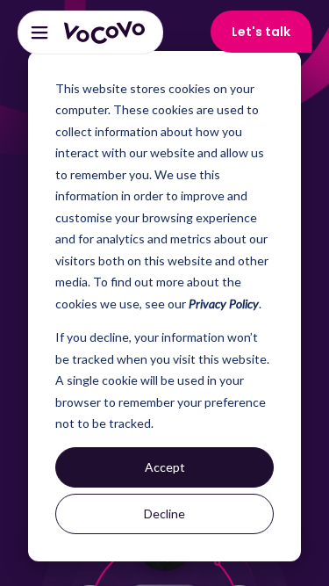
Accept (165, 466)
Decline (164, 513)
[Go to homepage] (104, 32)
